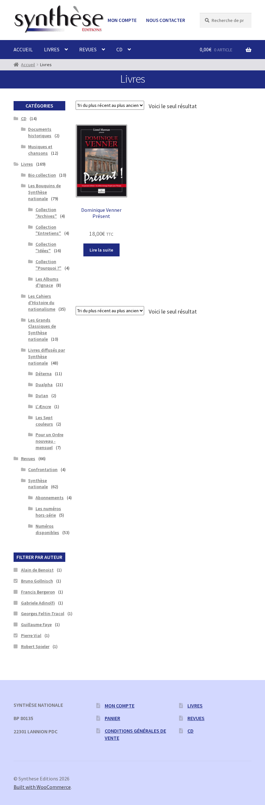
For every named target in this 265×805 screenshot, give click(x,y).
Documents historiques (39, 132)
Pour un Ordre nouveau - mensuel (49, 441)
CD (119, 49)
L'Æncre (43, 406)
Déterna (44, 374)
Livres (51, 49)
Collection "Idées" (46, 247)
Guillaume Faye (36, 624)
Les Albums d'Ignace (47, 282)
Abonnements (50, 498)
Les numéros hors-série (48, 512)
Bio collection (42, 175)
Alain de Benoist (37, 570)
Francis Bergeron (38, 592)
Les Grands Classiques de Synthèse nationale (42, 329)
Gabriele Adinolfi (38, 603)
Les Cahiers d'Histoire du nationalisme (41, 302)
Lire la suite (101, 250)
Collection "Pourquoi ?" (48, 265)
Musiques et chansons (40, 150)
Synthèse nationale (38, 484)
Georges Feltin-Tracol (42, 613)
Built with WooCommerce (42, 787)
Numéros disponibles (47, 529)
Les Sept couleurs (44, 421)
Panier (112, 718)
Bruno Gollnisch (37, 581)
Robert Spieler (35, 646)
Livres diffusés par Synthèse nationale (46, 356)
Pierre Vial (31, 635)
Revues (88, 49)
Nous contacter (165, 20)
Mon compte (122, 20)
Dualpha (44, 384)
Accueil (23, 49)
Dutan (42, 395)
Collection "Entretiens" (48, 230)
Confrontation (43, 469)
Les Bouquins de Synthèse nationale (44, 192)
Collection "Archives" (46, 213)
